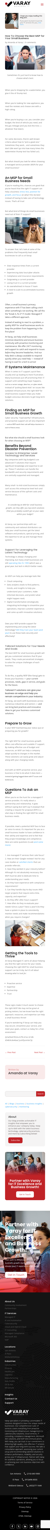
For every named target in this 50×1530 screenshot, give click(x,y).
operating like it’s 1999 (19, 563)
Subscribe (15, 1140)
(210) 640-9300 (33, 1473)
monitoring (24, 1106)
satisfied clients (26, 862)
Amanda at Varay (15, 42)
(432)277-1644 (35, 1485)
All (6, 1103)
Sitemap (25, 1511)
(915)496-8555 (31, 1479)
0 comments (30, 42)
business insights (34, 1103)
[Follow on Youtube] (31, 1526)
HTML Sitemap (25, 1516)
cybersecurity (11, 1106)
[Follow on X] (18, 1526)
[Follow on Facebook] (12, 1526)
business (20, 1103)
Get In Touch (25, 1194)
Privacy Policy (25, 1507)
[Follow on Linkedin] (25, 1526)
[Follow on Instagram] (38, 1526)
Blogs (11, 1103)
